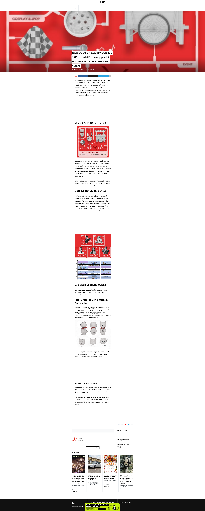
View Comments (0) (93, 447)
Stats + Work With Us (110, 502)
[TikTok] (132, 425)
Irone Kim (80, 440)
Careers (103, 502)
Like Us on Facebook (122, 430)
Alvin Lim (93, 502)
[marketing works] (102, 506)
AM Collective (98, 502)
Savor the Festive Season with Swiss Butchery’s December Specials (110, 476)
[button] (75, 8)
